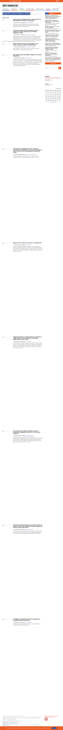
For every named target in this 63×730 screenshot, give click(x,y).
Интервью (22, 9)
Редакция (48, 9)
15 (50, 96)
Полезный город (30, 9)
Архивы (46, 83)
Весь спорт (27, 154)
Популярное (51, 13)
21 (48, 98)
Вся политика (28, 341)
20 (46, 98)
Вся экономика (28, 57)
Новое (47, 13)
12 (59, 94)
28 (48, 100)
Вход (57, 1)
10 (55, 94)
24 (55, 98)
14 (48, 96)
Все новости (6, 9)
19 (59, 96)
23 (53, 98)
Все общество (33, 154)
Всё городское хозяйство (30, 34)
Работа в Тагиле (39, 9)
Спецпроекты (14, 9)
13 (46, 96)
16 (53, 96)
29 (50, 100)
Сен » (55, 102)
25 (57, 98)
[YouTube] (6, 1)
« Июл (51, 102)
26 (59, 98)
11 (57, 94)
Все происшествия (29, 22)
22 (50, 98)
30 (53, 100)
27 (46, 100)
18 (57, 96)
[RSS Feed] (4, 1)
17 (55, 96)
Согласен (54, 728)
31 (55, 100)
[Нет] (61, 728)
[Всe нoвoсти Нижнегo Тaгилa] (10, 7)
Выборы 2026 (56, 9)
